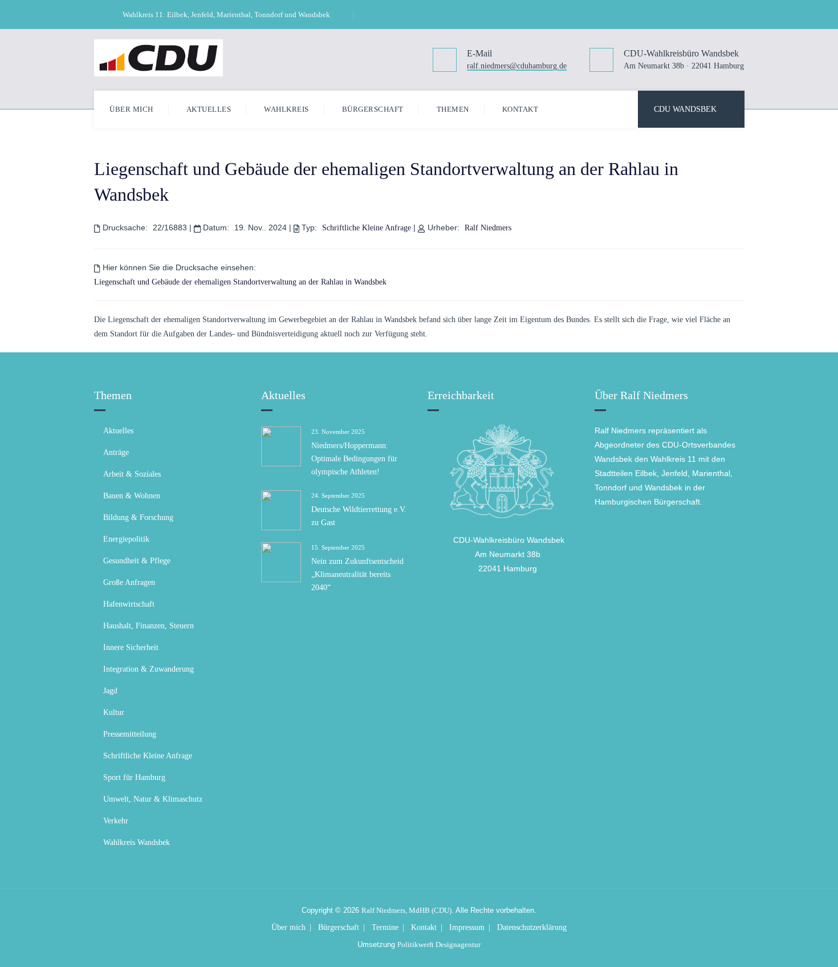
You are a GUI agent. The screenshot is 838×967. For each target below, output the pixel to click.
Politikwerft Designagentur (439, 944)
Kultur (113, 712)
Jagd (110, 690)
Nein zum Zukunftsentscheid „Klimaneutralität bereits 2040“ (357, 574)
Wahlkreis (286, 109)
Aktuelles (208, 109)
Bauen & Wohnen (131, 495)
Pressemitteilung (129, 734)
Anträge (116, 452)
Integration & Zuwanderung (148, 669)
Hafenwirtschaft (128, 604)
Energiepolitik (126, 539)
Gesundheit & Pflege (136, 560)
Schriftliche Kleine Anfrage (366, 228)
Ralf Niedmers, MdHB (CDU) (406, 910)
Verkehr (115, 820)
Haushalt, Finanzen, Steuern (148, 625)
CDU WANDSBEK (685, 109)
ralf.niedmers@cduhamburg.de (517, 66)
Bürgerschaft (373, 109)
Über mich (131, 109)
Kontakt (520, 109)
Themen (453, 109)
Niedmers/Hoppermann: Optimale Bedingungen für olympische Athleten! (354, 458)
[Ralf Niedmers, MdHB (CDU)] (158, 57)
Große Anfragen (129, 582)
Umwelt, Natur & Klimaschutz (152, 799)
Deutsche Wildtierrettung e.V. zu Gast (358, 516)
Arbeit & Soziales (132, 474)
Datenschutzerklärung (532, 927)
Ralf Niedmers (488, 228)
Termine (385, 927)
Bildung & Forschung (138, 517)
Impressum (467, 927)
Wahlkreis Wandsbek (136, 842)
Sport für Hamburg (134, 777)
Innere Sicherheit (130, 647)
